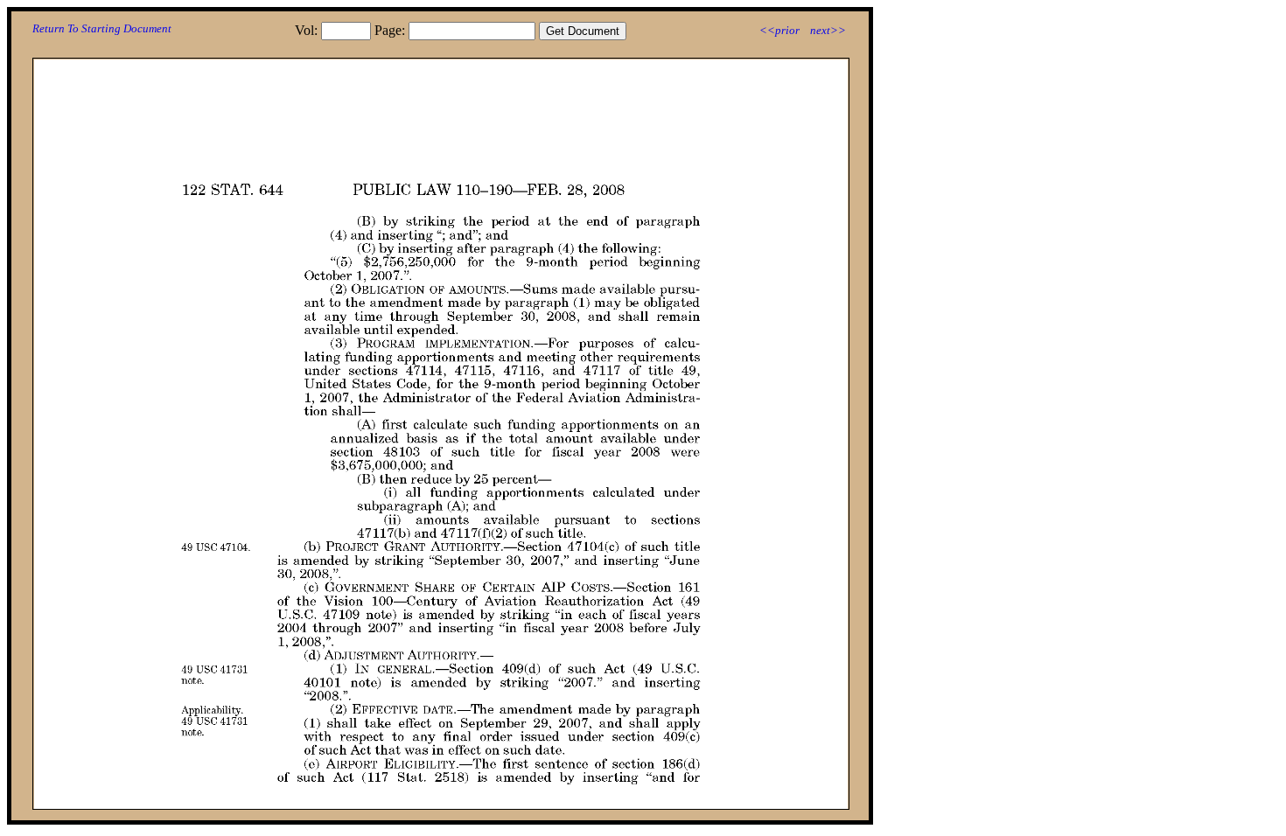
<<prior (779, 30)
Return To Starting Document (101, 28)
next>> (828, 30)
